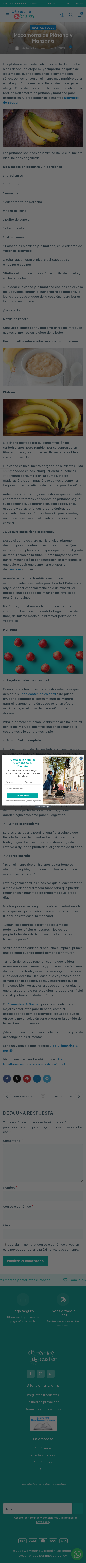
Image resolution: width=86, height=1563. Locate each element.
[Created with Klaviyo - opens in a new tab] (43, 807)
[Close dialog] (81, 758)
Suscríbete (22, 795)
